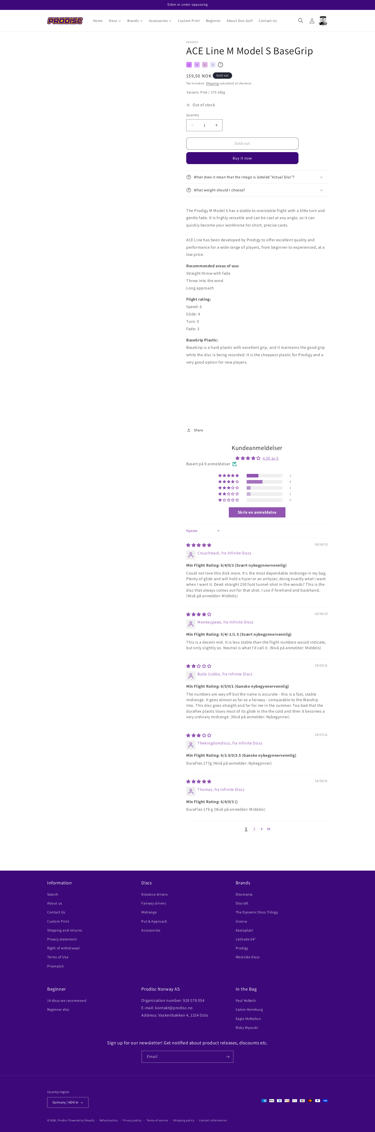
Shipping (212, 83)
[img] (198, 545)
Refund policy (109, 1120)
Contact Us (56, 912)
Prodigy (242, 948)
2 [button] (254, 829)
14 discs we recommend (66, 1000)
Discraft (242, 903)
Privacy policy (132, 1120)
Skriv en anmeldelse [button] (257, 512)
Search (52, 894)
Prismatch (55, 966)
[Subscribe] (227, 1057)
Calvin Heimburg (249, 1009)
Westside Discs (248, 957)
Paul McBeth (246, 1000)
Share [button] (198, 430)
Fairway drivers (153, 903)
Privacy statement (62, 939)
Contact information (213, 1120)
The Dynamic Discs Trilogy (257, 912)
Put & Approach (154, 921)
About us (54, 903)
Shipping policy (183, 1120)
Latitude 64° (246, 939)
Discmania (244, 894)
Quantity (192, 115)
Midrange (149, 912)
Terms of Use (57, 957)
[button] (115, 20)
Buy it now (242, 158)
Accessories (150, 930)
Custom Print (58, 921)
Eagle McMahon (248, 1018)
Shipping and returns (64, 930)
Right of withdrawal (63, 948)
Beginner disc (58, 1009)
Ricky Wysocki (247, 1027)
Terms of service (157, 1120)
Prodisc (63, 1120)
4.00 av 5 (271, 458)
